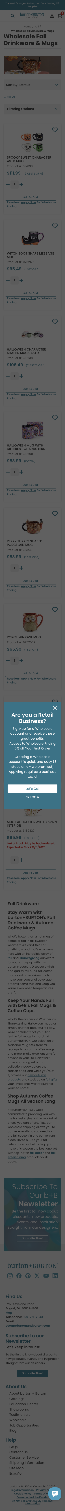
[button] (54, 1493)
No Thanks (32, 796)
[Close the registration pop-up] (55, 708)
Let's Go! (32, 789)
